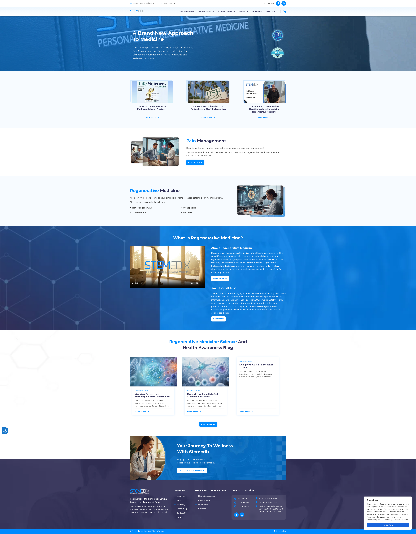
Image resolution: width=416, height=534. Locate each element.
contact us (218, 319)
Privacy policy (280, 531)
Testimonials (257, 11)
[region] (388, 513)
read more (150, 118)
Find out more (195, 162)
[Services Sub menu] (247, 11)
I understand (388, 525)
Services (242, 11)
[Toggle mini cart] (284, 11)
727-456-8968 (243, 502)
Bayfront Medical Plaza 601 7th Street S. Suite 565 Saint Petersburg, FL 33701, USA (271, 509)
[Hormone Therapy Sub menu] (234, 11)
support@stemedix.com (143, 3)
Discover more (220, 279)
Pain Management (187, 11)
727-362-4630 (243, 506)
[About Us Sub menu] (275, 11)
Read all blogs (208, 424)
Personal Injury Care (206, 11)
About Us (269, 11)
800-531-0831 (169, 3)
